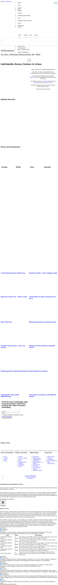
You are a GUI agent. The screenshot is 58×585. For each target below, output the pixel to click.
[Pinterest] (11, 447)
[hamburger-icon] (55, 2)
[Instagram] (15, 447)
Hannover (45, 81)
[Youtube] (7, 447)
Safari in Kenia (48, 82)
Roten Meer (36, 82)
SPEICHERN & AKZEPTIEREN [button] (8, 584)
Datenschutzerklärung (7, 416)
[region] (29, 27)
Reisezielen (32, 77)
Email (3, 413)
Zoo (42, 81)
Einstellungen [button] (3, 499)
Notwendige (5, 529)
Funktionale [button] (3, 556)
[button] (29, 40)
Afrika (19, 5)
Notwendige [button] (3, 528)
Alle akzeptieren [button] (10, 499)
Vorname (4, 411)
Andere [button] (2, 578)
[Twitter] (3, 447)
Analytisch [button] (2, 567)
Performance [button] (3, 562)
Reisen (20, 2)
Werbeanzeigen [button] (3, 573)
